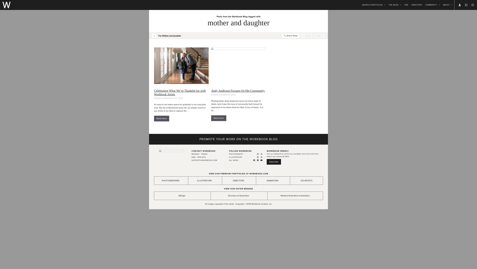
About (446, 5)
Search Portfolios (372, 5)
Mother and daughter (171, 35)
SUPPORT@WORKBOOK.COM (204, 160)
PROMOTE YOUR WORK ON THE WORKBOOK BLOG (238, 139)
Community (431, 5)
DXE (406, 5)
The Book (393, 5)
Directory (416, 5)
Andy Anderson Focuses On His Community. (238, 90)
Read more (162, 118)
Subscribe (273, 162)
